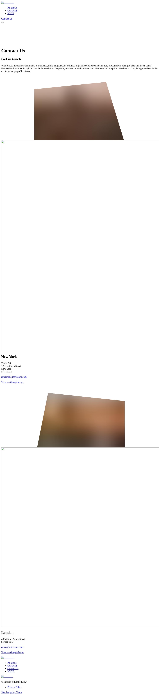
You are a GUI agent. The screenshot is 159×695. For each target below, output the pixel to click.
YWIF (10, 13)
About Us (12, 8)
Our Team (12, 10)
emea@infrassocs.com (12, 647)
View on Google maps (12, 382)
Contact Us (6, 18)
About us (11, 663)
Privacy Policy (14, 687)
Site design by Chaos (11, 692)
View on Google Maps (12, 652)
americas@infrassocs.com (14, 377)
